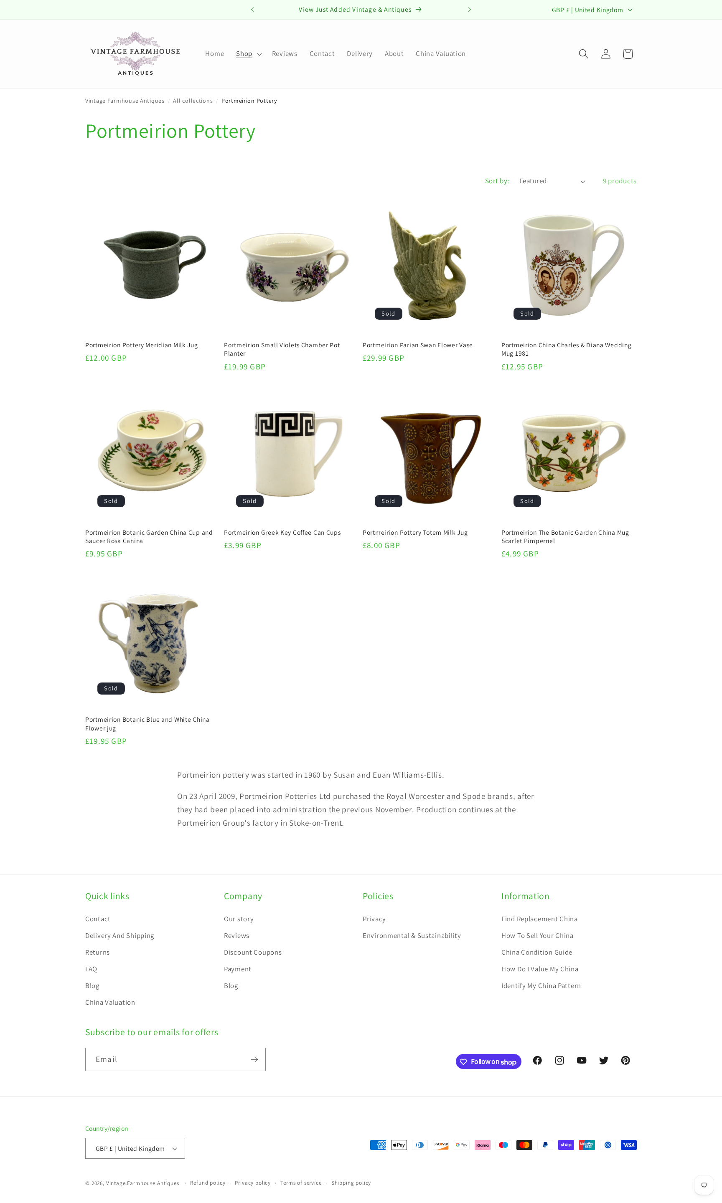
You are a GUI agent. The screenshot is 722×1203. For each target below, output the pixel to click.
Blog (92, 985)
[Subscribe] (254, 1059)
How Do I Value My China (540, 968)
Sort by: (497, 180)
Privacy (374, 918)
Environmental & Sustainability (412, 935)
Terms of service (300, 1182)
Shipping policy (351, 1182)
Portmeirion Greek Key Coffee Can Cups (282, 532)
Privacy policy (253, 1182)
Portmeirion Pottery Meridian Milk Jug (141, 345)
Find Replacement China (539, 918)
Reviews (236, 935)
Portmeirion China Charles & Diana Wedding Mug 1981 (566, 349)
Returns (97, 952)
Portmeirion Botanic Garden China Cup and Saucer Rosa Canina (149, 536)
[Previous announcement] (252, 9)
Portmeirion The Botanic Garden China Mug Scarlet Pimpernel (565, 536)
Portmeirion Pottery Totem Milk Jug (415, 532)
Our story (239, 918)
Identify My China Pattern (541, 985)
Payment (238, 968)
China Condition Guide (536, 952)
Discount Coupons (253, 952)
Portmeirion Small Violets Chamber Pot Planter (282, 349)
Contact (98, 918)
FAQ (91, 968)
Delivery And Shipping (119, 935)
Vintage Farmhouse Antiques (125, 100)
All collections (193, 100)
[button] (248, 53)
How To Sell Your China (537, 935)
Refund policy (207, 1182)
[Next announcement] (469, 9)
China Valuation (110, 1002)
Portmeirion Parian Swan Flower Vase (418, 345)
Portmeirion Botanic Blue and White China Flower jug (147, 723)
